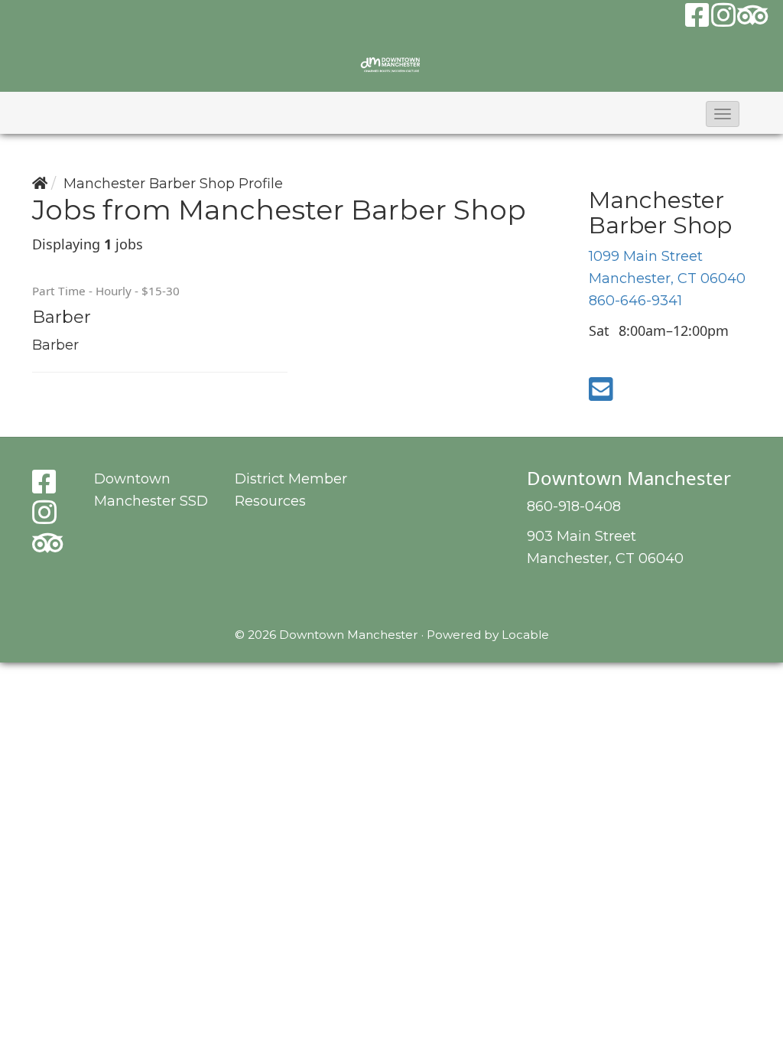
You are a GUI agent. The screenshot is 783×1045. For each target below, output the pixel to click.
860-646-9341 (635, 300)
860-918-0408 (574, 506)
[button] (722, 114)
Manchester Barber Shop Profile (173, 183)
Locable (525, 634)
